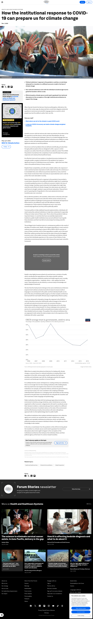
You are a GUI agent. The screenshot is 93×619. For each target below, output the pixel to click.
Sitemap (46, 612)
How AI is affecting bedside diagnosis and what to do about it (68, 537)
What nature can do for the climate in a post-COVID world (42, 121)
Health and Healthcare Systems (12, 9)
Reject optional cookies (81, 608)
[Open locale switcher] (2, 615)
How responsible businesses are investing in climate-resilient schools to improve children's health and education (34, 565)
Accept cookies (46, 260)
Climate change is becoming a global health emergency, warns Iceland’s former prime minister (57, 565)
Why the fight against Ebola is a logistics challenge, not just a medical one (79, 565)
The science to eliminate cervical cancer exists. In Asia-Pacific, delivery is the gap (23, 537)
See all (89, 504)
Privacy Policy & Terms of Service (46, 610)
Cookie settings (81, 615)
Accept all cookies (81, 611)
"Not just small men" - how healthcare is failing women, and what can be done (11, 565)
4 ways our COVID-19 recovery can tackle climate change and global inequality (45, 125)
